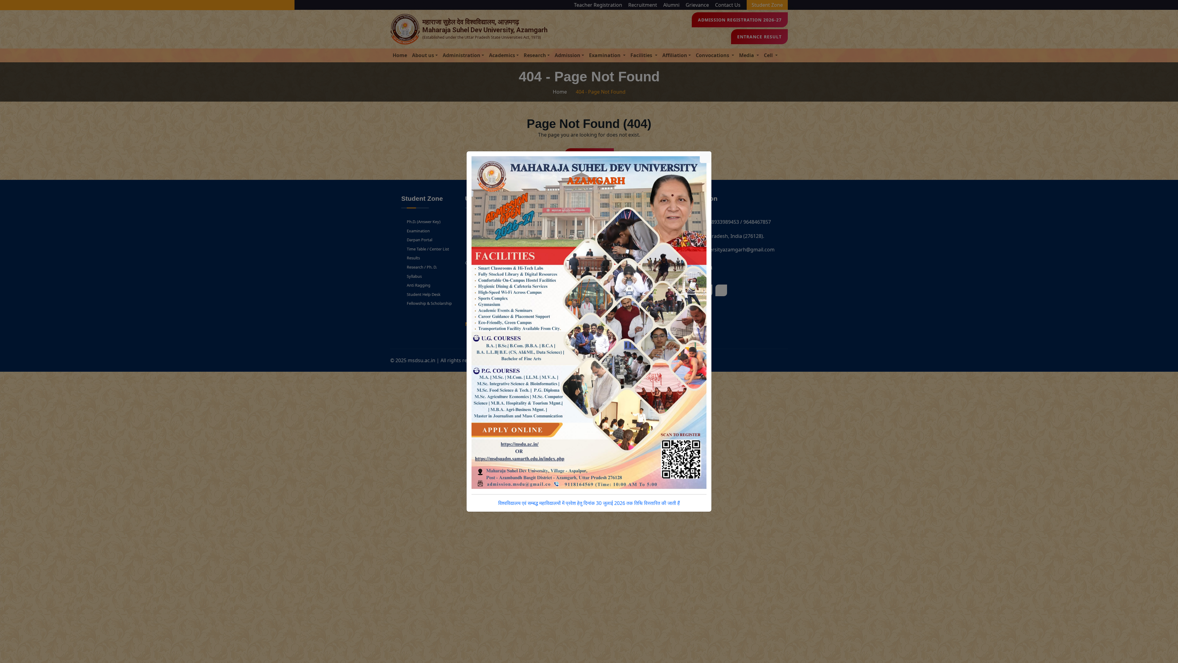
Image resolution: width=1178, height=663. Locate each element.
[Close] (705, 157)
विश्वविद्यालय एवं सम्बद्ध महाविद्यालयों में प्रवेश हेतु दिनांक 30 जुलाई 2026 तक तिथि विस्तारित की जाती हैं (589, 503)
